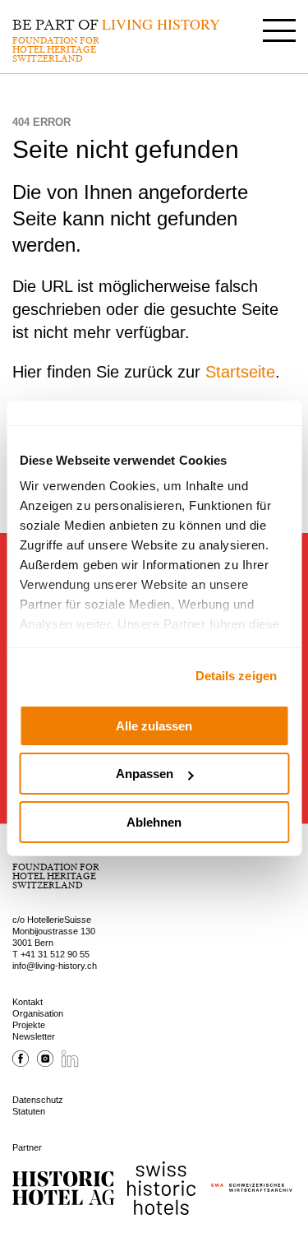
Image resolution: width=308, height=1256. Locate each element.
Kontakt (27, 1002)
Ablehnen (154, 822)
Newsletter (33, 1036)
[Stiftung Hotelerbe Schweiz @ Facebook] (20, 1063)
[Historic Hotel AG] (63, 1188)
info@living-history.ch (54, 966)
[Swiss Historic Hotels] (161, 1188)
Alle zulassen (154, 726)
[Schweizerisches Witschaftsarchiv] (252, 1188)
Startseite (240, 372)
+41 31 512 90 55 (55, 954)
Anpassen (144, 774)
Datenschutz (37, 1100)
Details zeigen (236, 676)
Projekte (28, 1025)
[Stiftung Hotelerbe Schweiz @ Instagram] (45, 1063)
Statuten (28, 1111)
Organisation (37, 1013)
